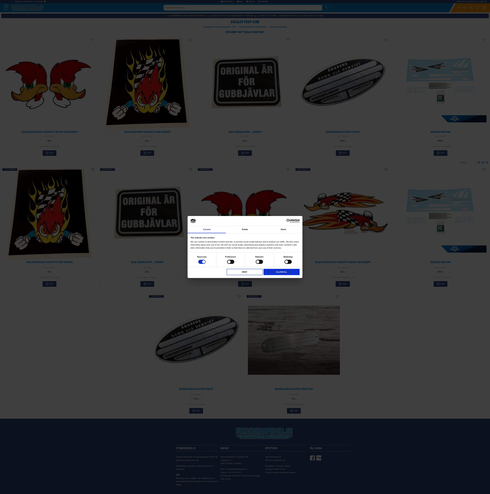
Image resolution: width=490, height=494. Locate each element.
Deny (244, 272)
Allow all (281, 272)
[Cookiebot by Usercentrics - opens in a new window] (288, 221)
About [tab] (283, 229)
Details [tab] (245, 229)
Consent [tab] (207, 229)
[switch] (230, 262)
